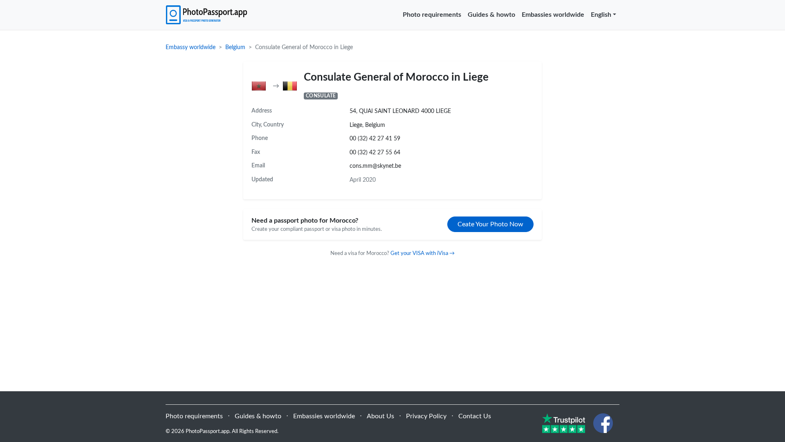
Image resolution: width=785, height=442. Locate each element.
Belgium (235, 47)
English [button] (601, 14)
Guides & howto (491, 14)
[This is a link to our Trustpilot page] (563, 422)
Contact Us (474, 416)
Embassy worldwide (190, 47)
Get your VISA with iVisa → (422, 253)
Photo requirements (432, 14)
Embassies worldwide (553, 14)
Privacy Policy (426, 416)
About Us (380, 416)
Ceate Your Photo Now (490, 224)
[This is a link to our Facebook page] (603, 422)
